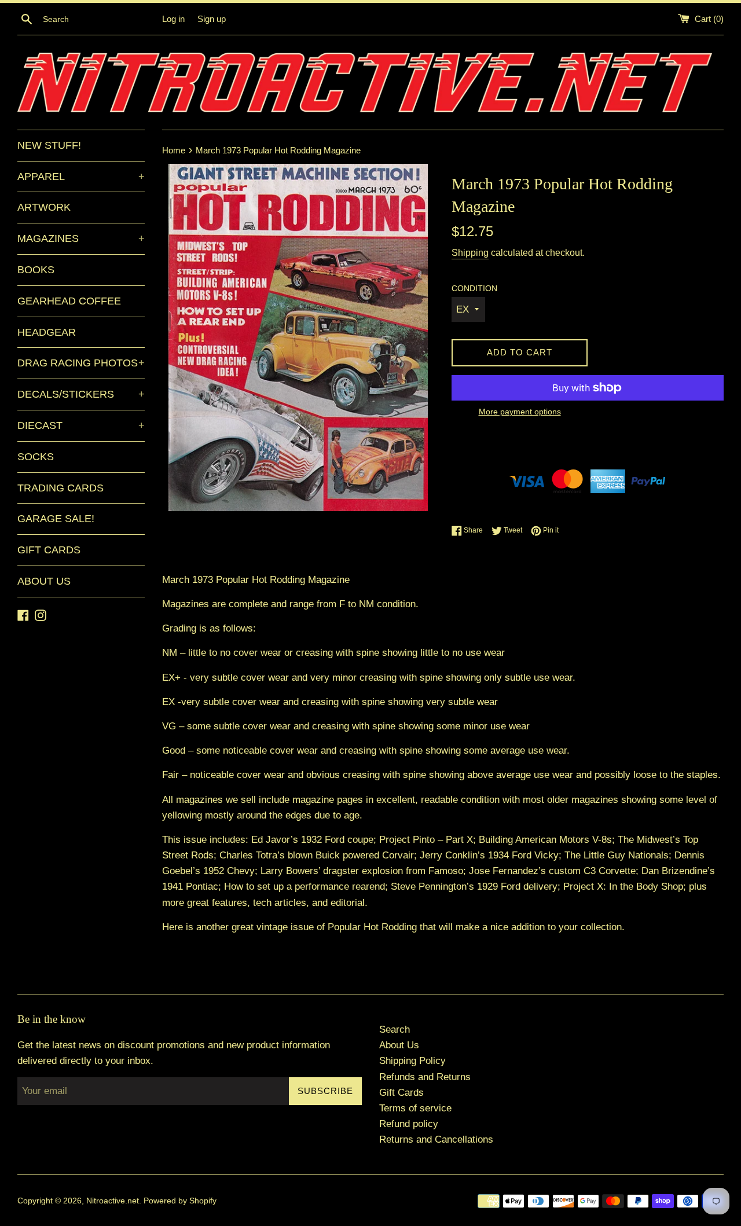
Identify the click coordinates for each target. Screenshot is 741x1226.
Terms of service (415, 1108)
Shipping (470, 253)
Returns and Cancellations (436, 1139)
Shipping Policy (412, 1060)
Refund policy (408, 1123)
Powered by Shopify (180, 1200)
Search (394, 1029)
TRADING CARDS (60, 488)
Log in (173, 19)
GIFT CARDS (48, 550)
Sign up (211, 19)
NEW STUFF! (49, 145)
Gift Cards (401, 1092)
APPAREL (81, 176)
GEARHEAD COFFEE (69, 301)
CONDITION (474, 288)
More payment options (520, 411)
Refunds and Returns (425, 1076)
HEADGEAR (46, 332)
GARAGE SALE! (55, 518)
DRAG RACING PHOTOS (81, 363)
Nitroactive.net (112, 1200)
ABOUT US (44, 581)
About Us (399, 1045)
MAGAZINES (81, 238)
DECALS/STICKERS (81, 394)
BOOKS (35, 270)
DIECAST (81, 425)
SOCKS (35, 456)
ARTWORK (44, 207)
